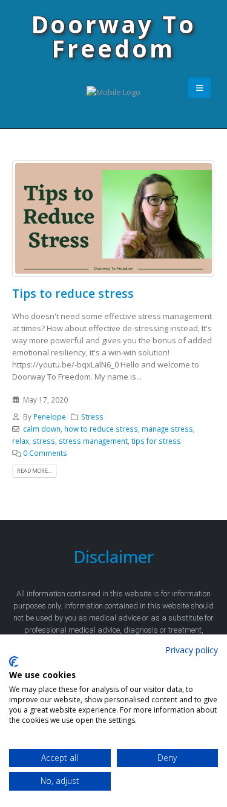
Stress (92, 416)
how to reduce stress (101, 428)
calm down (42, 428)
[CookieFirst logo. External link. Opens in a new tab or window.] (13, 661)
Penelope (49, 416)
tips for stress (156, 441)
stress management (93, 441)
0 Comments (45, 453)
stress (44, 441)
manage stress (167, 428)
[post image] (113, 218)
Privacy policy (191, 650)
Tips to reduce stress (73, 293)
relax (20, 441)
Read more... (34, 471)
